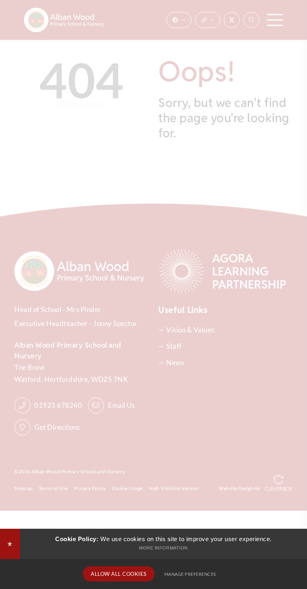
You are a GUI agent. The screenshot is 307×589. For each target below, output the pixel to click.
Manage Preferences (190, 574)
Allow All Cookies (119, 574)
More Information (163, 548)
